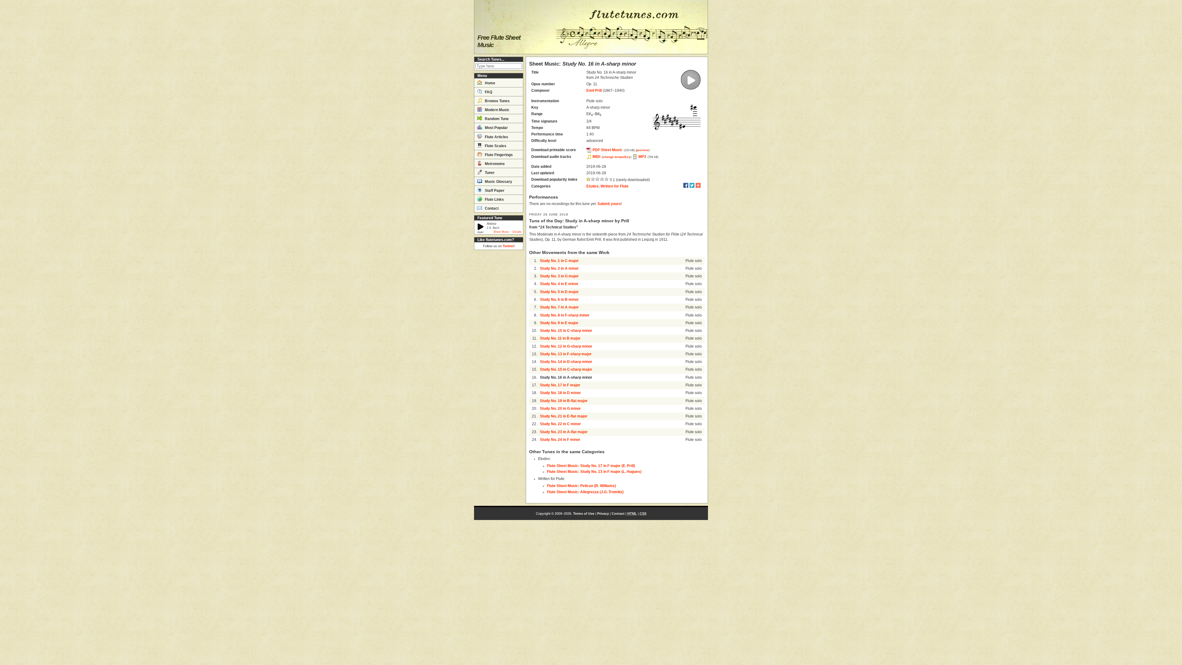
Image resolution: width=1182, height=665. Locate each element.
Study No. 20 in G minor (560, 408)
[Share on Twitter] (692, 185)
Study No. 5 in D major (559, 292)
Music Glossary (498, 181)
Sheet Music (501, 231)
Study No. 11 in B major (560, 338)
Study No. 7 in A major (559, 307)
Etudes (592, 186)
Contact (491, 208)
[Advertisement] (498, 344)
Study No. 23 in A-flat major (564, 432)
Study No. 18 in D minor (560, 393)
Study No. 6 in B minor (559, 299)
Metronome (494, 164)
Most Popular (496, 128)
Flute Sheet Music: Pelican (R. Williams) (581, 486)
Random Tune (496, 119)
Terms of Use (583, 513)
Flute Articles (496, 137)
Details (517, 231)
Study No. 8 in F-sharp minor (564, 315)
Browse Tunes (497, 101)
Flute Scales (495, 146)
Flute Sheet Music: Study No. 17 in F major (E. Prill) (591, 466)
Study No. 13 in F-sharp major (566, 354)
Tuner (489, 173)
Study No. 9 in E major (559, 323)
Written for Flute (615, 186)
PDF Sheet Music (607, 150)
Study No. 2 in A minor (559, 268)
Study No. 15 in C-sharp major (566, 369)
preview (643, 150)
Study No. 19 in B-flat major (564, 401)
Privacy (603, 513)
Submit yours (609, 204)
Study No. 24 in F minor (560, 439)
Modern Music (496, 110)
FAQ (488, 92)
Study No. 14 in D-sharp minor (566, 362)
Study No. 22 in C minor (560, 424)
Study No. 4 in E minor (559, 284)
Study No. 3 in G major (559, 276)
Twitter (508, 246)
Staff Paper (494, 190)
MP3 (642, 157)
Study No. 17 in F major (560, 385)
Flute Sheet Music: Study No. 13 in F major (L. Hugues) (594, 472)
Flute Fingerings (498, 155)
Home (489, 83)
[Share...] (698, 185)
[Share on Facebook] (685, 185)
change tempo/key (616, 157)
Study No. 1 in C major (559, 261)
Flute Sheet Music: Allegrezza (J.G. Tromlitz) (585, 492)
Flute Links (494, 199)
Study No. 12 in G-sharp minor (566, 346)
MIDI (596, 157)
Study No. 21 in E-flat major (563, 416)
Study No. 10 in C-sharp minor (566, 330)
